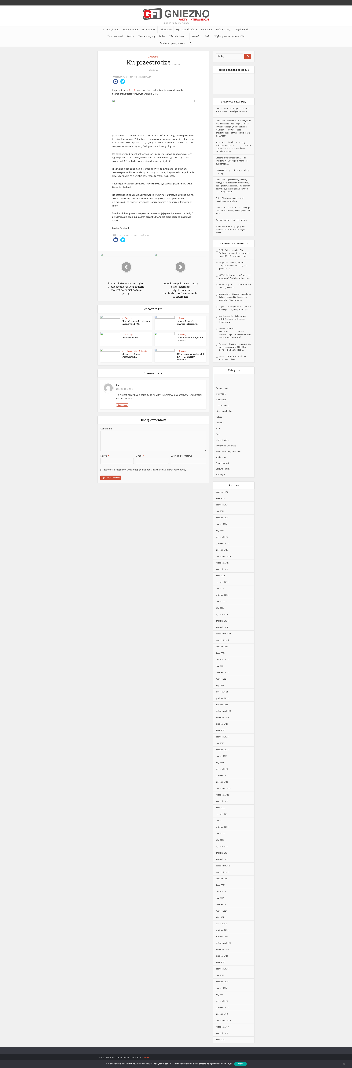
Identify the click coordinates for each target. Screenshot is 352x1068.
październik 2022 (223, 788)
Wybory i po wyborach (172, 43)
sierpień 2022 (222, 801)
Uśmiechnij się (146, 36)
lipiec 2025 (220, 575)
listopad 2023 (222, 704)
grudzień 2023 (222, 698)
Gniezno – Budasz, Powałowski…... (131, 355)
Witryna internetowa (181, 455)
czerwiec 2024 (222, 659)
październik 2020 (223, 943)
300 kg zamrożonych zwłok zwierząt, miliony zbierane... (190, 357)
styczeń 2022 (222, 846)
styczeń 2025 (222, 614)
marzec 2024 (221, 679)
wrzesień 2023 (222, 717)
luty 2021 (220, 917)
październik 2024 (223, 633)
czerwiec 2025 (222, 582)
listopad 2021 (222, 859)
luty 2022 (220, 840)
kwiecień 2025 (222, 595)
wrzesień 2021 (222, 872)
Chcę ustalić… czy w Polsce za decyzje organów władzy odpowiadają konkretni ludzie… (233, 210)
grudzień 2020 (222, 930)
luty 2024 (220, 685)
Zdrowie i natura (178, 36)
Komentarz (106, 428)
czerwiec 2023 (222, 736)
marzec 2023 (221, 756)
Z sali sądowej (115, 36)
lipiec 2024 (220, 653)
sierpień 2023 (222, 724)
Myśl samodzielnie (186, 29)
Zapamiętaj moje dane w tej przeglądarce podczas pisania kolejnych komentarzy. (145, 469)
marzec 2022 (221, 833)
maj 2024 (220, 666)
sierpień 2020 (222, 956)
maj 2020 (220, 975)
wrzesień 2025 (222, 562)
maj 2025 (220, 588)
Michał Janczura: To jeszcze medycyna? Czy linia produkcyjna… (233, 265)
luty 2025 (220, 608)
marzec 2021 (221, 911)
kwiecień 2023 (222, 749)
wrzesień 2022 (222, 794)
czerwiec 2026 (222, 504)
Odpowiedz (122, 405)
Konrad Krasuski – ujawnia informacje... (187, 322)
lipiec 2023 (220, 730)
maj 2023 (220, 743)
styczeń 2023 (222, 769)
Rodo (207, 36)
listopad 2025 (222, 550)
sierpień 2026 (222, 492)
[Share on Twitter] (122, 83)
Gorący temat (130, 29)
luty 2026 (220, 530)
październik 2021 (223, 865)
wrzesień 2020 (222, 949)
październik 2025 (223, 556)
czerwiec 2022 (222, 814)
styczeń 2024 (222, 691)
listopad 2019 (222, 1014)
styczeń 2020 (222, 1001)
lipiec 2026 (220, 498)
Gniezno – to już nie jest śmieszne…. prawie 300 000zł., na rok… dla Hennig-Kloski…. (235, 347)
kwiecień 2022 (222, 827)
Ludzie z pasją (223, 29)
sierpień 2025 (222, 569)
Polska (130, 36)
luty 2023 (220, 762)
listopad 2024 (222, 627)
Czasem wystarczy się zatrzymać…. (231, 220)
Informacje (166, 29)
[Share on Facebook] (115, 83)
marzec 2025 (221, 601)
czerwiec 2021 (222, 891)
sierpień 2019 (222, 1033)
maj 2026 (220, 511)
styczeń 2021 (222, 923)
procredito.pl (224, 294)
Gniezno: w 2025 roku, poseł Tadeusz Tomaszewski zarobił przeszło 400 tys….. (232, 111)
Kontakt (196, 36)
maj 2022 (220, 820)
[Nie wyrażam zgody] (344, 1064)
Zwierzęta (206, 29)
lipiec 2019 (220, 1039)
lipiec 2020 (220, 962)
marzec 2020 (221, 988)
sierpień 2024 (222, 646)
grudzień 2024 (222, 620)
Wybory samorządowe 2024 (229, 36)
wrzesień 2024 (222, 640)
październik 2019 (223, 1020)
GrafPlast (145, 1057)
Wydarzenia (242, 29)
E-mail (140, 455)
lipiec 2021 (220, 885)
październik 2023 (223, 711)
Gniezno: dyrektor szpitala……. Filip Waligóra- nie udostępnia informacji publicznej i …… (232, 160)
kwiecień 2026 (222, 517)
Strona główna (111, 29)
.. (122, 318)
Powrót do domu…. (131, 337)
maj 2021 (220, 898)
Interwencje (149, 29)
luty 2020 (220, 994)
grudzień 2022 (222, 775)
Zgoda (240, 1064)
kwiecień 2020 (222, 981)
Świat (162, 36)
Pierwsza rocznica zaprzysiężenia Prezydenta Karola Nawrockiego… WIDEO (231, 229)
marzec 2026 (221, 524)
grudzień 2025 (222, 543)
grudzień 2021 (222, 852)
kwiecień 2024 (222, 672)
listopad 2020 (222, 936)
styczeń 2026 (222, 537)
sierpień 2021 (222, 878)
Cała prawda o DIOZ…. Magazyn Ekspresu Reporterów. (232, 319)
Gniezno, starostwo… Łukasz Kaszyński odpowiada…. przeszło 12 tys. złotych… (235, 297)
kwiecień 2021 (222, 904)
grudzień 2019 (222, 1007)
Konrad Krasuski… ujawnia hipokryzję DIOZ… (136, 322)
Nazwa (104, 455)
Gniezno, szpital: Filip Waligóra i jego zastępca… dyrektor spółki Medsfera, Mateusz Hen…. (235, 253)
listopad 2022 (222, 782)
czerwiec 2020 (222, 968)
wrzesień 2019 (222, 1026)
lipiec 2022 (220, 807)
